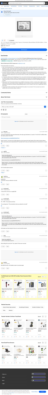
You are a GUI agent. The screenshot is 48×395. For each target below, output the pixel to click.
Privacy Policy (11, 392)
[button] (4, 40)
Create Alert (8, 14)
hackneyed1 (6, 188)
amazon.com (15, 58)
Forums (6, 8)
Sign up (16, 121)
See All (39, 276)
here (29, 59)
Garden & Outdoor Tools (37, 307)
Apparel (38, 6)
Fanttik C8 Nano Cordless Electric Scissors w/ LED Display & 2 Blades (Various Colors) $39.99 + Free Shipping (19, 289)
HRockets (5, 131)
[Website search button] (44, 3)
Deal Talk (10, 8)
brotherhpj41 (6, 198)
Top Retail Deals (13, 6)
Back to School (6, 6)
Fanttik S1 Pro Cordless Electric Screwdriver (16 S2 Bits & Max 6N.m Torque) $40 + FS (31, 289)
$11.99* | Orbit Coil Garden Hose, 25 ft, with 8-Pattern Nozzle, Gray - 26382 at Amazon (7, 329)
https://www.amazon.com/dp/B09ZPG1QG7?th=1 (10, 138)
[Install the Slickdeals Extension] (38, 374)
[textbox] (22, 106)
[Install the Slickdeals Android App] (38, 377)
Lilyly (5, 235)
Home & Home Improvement (9, 307)
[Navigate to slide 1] (22, 36)
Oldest (26, 114)
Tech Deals (25, 6)
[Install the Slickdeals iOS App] (38, 380)
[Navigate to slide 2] (23, 36)
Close (42, 391)
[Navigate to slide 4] (24, 36)
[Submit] (2, 117)
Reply (8, 145)
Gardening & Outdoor (24, 307)
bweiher (5, 262)
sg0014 (5, 151)
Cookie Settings (34, 391)
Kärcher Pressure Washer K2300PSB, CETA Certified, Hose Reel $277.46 (31, 329)
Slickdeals (2, 8)
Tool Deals (20, 6)
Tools (4, 310)
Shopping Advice (32, 6)
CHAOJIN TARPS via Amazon (6, 58)
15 (3, 336)
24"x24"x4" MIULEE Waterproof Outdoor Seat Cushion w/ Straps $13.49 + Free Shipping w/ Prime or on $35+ (7, 355)
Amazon (10, 310)
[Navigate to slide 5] (25, 36)
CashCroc (6, 176)
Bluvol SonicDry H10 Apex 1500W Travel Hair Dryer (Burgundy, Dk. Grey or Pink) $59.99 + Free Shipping (7, 289)
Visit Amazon (24, 49)
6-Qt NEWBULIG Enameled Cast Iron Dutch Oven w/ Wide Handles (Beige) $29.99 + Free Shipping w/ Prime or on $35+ (19, 355)
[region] (24, 392)
